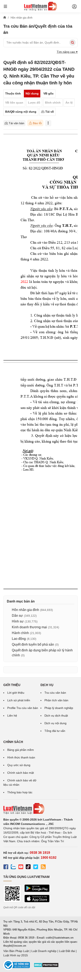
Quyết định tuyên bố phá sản (33, 644)
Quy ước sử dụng (18, 765)
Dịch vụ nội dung (55, 723)
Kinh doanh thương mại (29, 627)
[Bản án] (40, 6)
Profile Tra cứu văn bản (22, 708)
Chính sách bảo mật (20, 772)
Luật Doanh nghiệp (43, 951)
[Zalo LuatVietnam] (13, 867)
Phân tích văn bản (56, 700)
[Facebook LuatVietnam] (5, 867)
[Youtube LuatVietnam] (20, 867)
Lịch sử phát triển (18, 700)
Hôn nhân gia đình (25, 610)
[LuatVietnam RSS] (43, 867)
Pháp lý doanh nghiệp (58, 708)
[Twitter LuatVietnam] (35, 867)
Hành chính (20, 633)
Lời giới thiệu (15, 692)
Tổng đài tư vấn (54, 730)
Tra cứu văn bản (55, 692)
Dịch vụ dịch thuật (56, 715)
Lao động (19, 638)
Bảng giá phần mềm (20, 749)
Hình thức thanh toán (21, 757)
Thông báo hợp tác (19, 792)
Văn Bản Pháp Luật (16, 951)
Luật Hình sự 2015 (15, 955)
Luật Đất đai (67, 951)
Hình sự (18, 621)
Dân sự (17, 615)
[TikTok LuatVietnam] (28, 867)
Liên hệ (12, 715)
